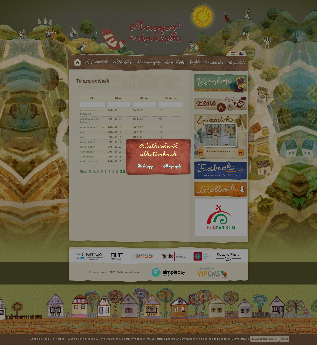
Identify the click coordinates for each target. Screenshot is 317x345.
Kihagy (145, 166)
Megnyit (171, 166)
